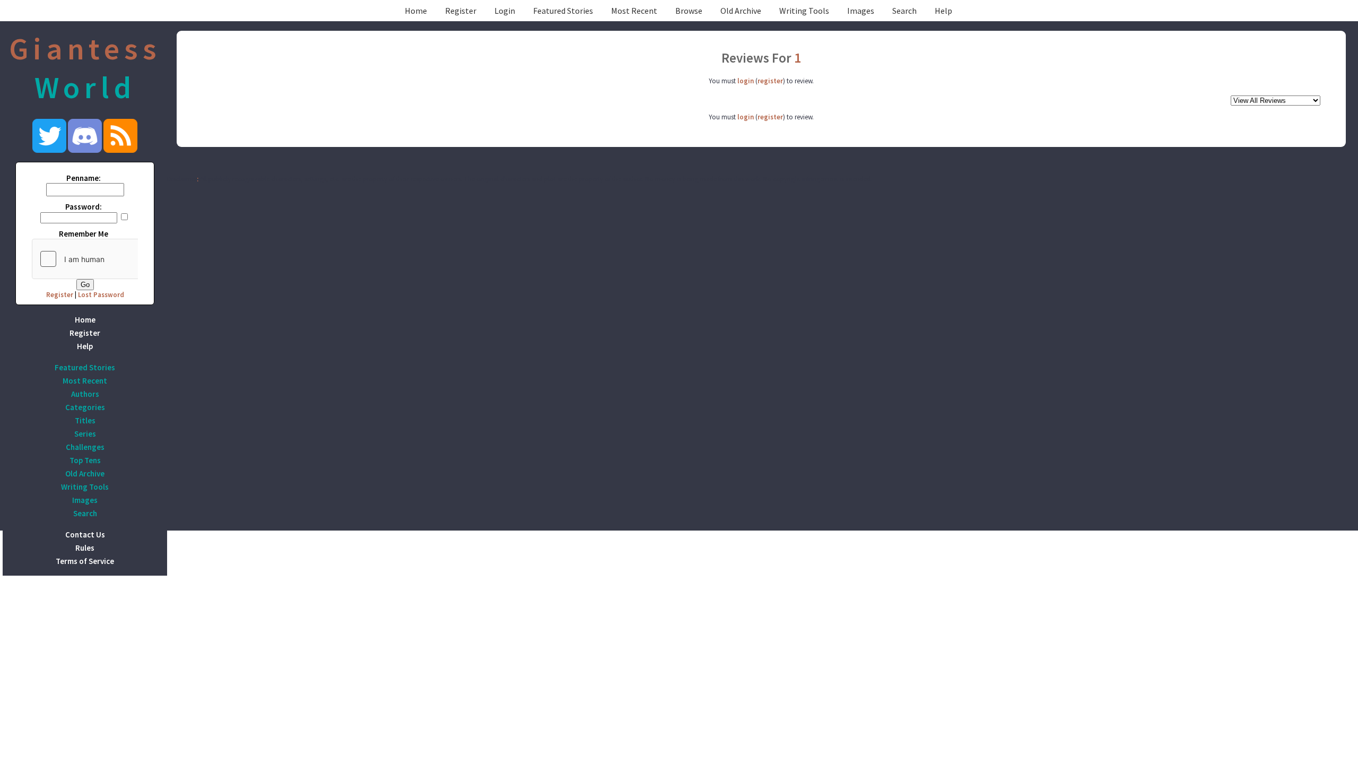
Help (943, 10)
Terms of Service (85, 561)
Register (460, 10)
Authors (85, 394)
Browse (688, 10)
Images (860, 10)
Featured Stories (563, 10)
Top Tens (85, 460)
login (745, 80)
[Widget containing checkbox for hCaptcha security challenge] (112, 259)
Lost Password (101, 294)
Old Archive (740, 10)
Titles (85, 420)
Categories (85, 407)
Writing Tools (804, 10)
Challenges (85, 447)
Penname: (83, 178)
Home (416, 10)
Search (904, 10)
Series (85, 434)
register (770, 80)
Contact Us (85, 534)
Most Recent (634, 10)
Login (504, 10)
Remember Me (83, 234)
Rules (84, 548)
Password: (83, 207)
